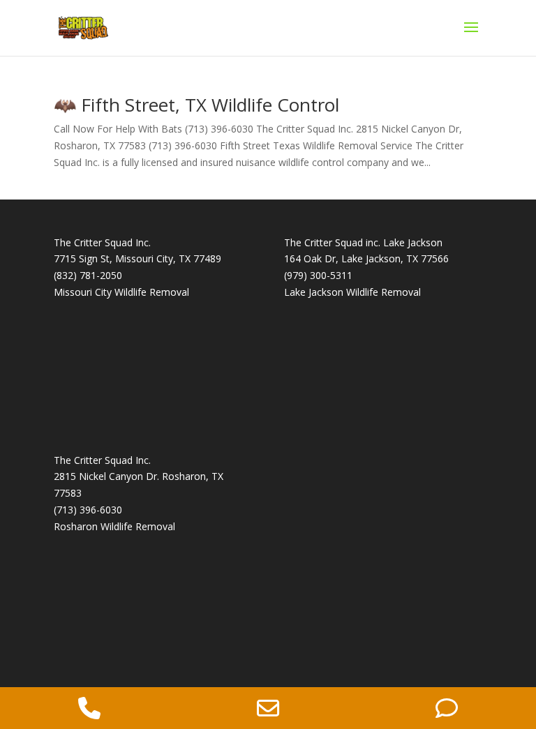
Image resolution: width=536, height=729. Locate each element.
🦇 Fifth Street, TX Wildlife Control (196, 104)
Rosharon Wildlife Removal (114, 526)
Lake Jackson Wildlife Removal (352, 292)
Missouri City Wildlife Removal (121, 292)
